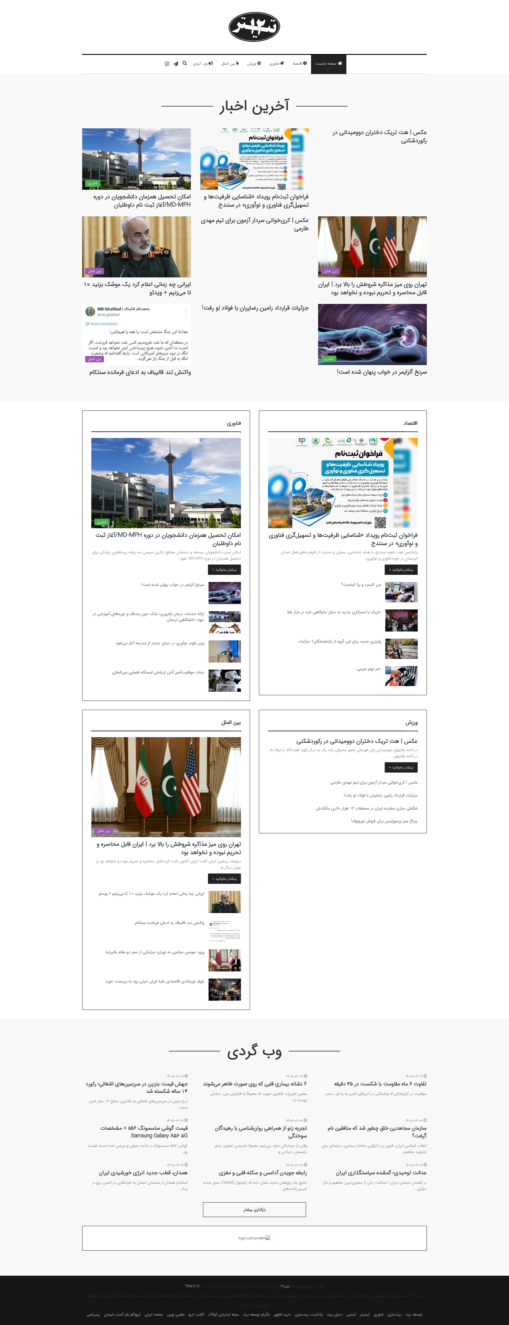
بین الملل (229, 63)
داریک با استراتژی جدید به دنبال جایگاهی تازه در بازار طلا (334, 612)
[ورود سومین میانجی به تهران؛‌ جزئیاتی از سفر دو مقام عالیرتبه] (225, 960)
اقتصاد (297, 63)
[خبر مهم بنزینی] (401, 676)
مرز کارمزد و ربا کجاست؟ (361, 584)
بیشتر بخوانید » (401, 570)
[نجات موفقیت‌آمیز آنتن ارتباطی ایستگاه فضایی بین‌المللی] (225, 681)
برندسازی (394, 1314)
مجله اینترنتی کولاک (223, 1314)
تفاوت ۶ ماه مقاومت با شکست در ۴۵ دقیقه (380, 1084)
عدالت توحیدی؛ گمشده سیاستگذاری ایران (381, 1173)
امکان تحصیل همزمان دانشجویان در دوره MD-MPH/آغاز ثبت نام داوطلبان (142, 201)
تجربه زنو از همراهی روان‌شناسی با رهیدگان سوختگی (261, 1132)
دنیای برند (334, 1314)
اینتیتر (364, 1314)
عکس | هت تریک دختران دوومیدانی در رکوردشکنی (380, 136)
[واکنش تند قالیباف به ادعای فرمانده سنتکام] (225, 931)
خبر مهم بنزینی (369, 668)
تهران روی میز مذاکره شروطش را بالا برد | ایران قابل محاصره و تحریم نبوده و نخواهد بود (372, 288)
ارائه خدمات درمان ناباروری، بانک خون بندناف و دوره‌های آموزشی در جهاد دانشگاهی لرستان (148, 617)
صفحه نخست (326, 63)
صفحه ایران (154, 1314)
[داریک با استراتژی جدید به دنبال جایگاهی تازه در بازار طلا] (401, 620)
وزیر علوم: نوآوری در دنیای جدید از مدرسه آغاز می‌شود (159, 643)
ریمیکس (93, 1314)
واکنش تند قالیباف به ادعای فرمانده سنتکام (140, 372)
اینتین (351, 1314)
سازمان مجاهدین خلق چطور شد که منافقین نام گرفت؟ (377, 1132)
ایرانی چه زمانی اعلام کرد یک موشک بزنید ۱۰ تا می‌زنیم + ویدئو (137, 288)
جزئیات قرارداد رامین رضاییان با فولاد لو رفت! (255, 308)
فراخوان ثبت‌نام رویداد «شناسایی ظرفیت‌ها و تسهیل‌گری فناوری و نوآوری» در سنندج (256, 201)
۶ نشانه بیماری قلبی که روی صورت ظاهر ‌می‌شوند (255, 1084)
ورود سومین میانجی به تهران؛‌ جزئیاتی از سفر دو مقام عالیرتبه (154, 952)
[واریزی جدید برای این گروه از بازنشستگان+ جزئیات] (401, 649)
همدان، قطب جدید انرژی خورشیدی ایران (143, 1173)
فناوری (274, 63)
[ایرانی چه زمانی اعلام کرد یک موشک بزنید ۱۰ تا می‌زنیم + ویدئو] (225, 902)
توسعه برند (414, 1314)
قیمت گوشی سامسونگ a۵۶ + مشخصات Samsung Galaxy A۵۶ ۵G (144, 1132)
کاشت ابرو (196, 1314)
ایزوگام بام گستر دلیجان (122, 1314)
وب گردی (201, 63)
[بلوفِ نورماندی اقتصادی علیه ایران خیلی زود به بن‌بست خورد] (225, 990)
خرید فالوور (282, 1314)
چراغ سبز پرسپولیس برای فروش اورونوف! (384, 821)
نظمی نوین (175, 1314)
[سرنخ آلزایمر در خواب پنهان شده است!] (225, 593)
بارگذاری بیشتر (255, 1210)
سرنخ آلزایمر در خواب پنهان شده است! (382, 372)
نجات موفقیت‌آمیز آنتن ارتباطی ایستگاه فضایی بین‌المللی (158, 672)
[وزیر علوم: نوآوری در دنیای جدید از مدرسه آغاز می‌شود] (225, 651)
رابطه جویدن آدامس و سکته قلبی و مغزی (263, 1173)
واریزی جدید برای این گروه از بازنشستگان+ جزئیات (339, 641)
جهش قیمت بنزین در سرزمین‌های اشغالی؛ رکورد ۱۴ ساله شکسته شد (137, 1087)
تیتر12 (285, 1286)
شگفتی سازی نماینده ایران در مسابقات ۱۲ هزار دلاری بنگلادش (367, 808)
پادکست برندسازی (309, 1314)
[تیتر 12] (254, 27)
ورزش (252, 63)
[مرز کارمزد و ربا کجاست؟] (401, 592)
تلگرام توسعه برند (256, 1314)
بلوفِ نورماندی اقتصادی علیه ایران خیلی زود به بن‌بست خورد (154, 981)
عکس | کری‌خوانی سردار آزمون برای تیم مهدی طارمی (255, 224)
